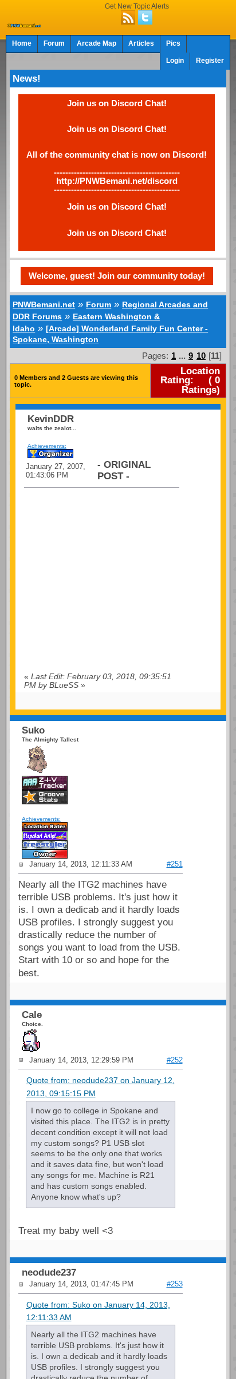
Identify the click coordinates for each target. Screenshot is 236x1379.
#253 (175, 1284)
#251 (175, 864)
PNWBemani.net (44, 304)
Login (175, 61)
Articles (141, 43)
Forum (54, 43)
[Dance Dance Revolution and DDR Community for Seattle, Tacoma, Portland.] (24, 24)
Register (210, 61)
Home (22, 43)
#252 (175, 1060)
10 (201, 355)
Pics (173, 43)
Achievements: (46, 446)
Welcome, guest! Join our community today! (117, 275)
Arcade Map (96, 43)
